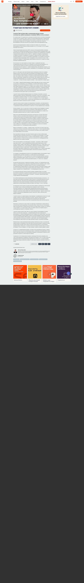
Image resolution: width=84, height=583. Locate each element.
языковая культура (43, 259)
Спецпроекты (43, 1)
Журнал (10, 1)
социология (21, 255)
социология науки (34, 259)
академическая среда (25, 259)
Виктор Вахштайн (19, 30)
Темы (37, 1)
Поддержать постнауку (60, 16)
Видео (23, 1)
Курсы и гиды (16, 1)
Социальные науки (17, 261)
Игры (32, 1)
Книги (28, 1)
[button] (71, 274)
